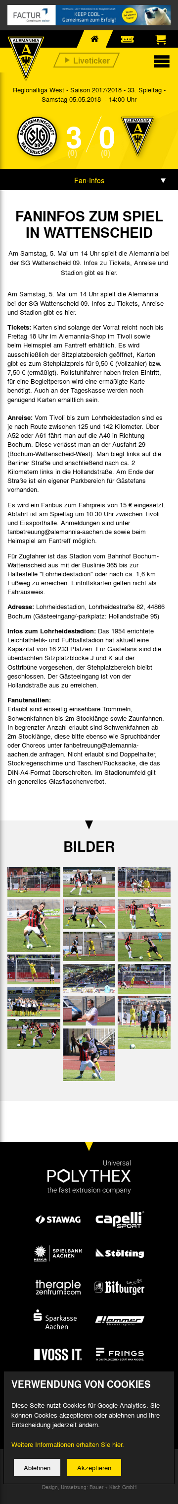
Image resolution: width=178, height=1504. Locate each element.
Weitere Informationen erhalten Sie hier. (67, 1444)
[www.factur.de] (89, 15)
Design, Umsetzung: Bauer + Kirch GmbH (89, 1487)
